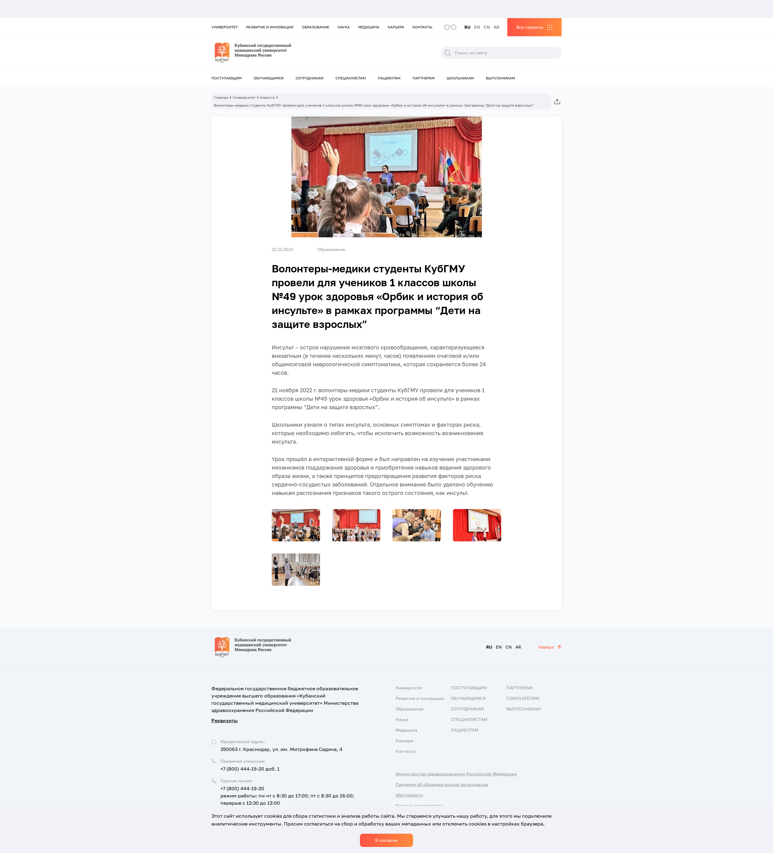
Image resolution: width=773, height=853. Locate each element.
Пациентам (389, 78)
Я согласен (386, 840)
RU (467, 27)
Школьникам (460, 78)
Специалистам (350, 78)
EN (477, 27)
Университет (224, 27)
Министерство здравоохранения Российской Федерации (456, 773)
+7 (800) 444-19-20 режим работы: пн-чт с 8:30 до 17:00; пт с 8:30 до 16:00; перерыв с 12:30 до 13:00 (287, 795)
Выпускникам (500, 78)
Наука (344, 27)
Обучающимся (269, 78)
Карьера (396, 27)
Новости (267, 97)
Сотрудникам (309, 78)
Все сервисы (529, 27)
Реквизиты (224, 720)
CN (487, 27)
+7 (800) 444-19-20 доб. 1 (250, 769)
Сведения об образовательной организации (442, 784)
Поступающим (226, 78)
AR (496, 27)
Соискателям (522, 698)
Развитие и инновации (269, 27)
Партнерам (423, 78)
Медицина (368, 27)
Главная (221, 97)
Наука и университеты (420, 805)
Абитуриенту (409, 794)
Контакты (422, 27)
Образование (315, 27)
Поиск (447, 53)
